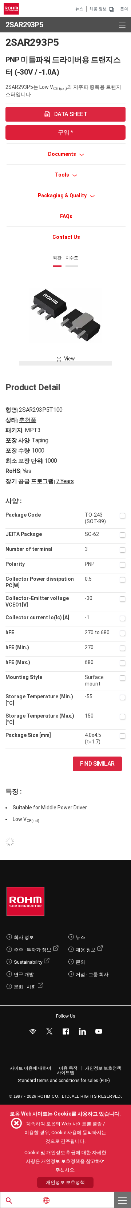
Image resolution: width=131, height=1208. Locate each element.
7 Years (65, 481)
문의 (124, 9)
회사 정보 (24, 937)
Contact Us (66, 237)
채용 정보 (98, 9)
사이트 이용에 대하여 (30, 1068)
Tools (62, 175)
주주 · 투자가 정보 (32, 949)
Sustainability (28, 962)
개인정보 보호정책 (103, 1068)
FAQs (66, 216)
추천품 (27, 420)
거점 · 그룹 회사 (92, 974)
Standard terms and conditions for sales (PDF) (64, 1080)
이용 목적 (68, 1068)
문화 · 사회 (25, 987)
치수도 (72, 257)
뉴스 (79, 9)
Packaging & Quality (63, 195)
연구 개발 (24, 974)
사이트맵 (65, 1072)
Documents (62, 154)
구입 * (65, 132)
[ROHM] (12, 9)
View (69, 359)
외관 (57, 257)
